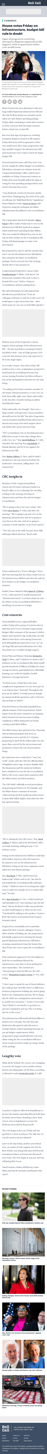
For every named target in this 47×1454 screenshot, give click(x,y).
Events (4, 1438)
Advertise (27, 1435)
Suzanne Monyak (22, 94)
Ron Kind (11, 876)
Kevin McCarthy (26, 1074)
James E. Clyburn (36, 591)
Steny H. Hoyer (30, 204)
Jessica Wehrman (10, 94)
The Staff (15, 1441)
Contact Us (16, 1435)
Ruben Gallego (13, 457)
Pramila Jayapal (9, 274)
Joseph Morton (36, 94)
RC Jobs (26, 1438)
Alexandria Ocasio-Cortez (20, 975)
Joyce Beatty (13, 511)
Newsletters (6, 1441)
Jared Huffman (28, 440)
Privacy (15, 1438)
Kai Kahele (32, 444)
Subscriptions (28, 1441)
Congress (10, 20)
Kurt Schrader (13, 899)
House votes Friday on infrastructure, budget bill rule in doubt (23, 29)
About (4, 1435)
